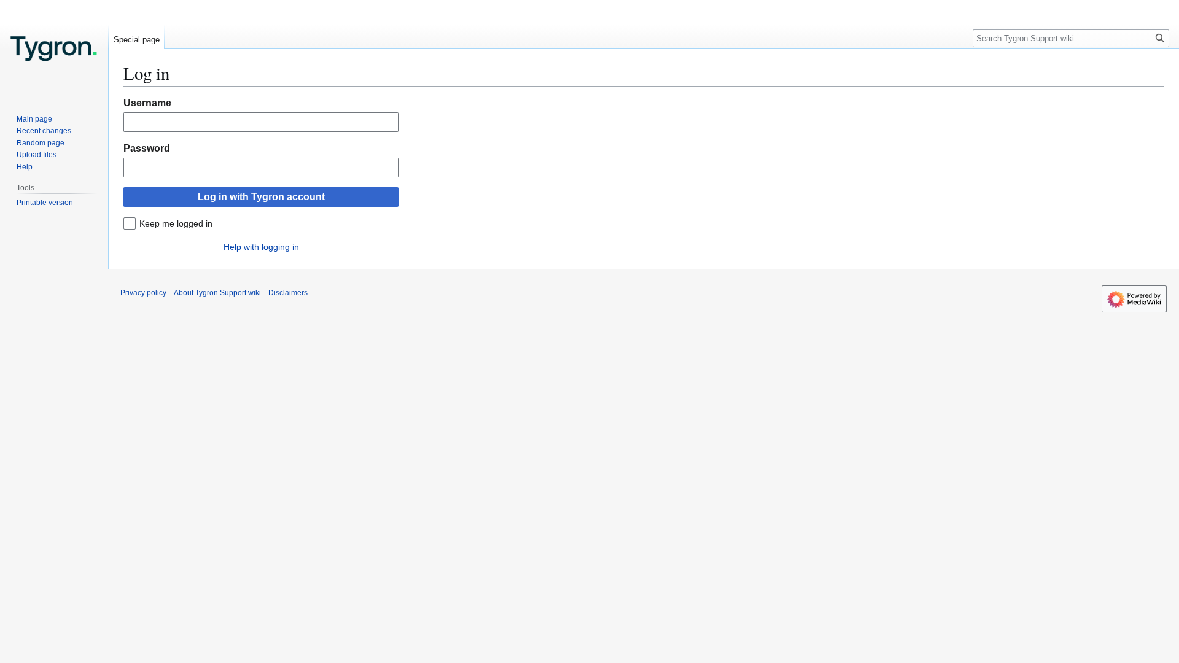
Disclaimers (288, 293)
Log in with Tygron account (261, 197)
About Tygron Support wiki (217, 293)
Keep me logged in (175, 223)
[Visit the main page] (54, 49)
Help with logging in (261, 247)
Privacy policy (143, 293)
